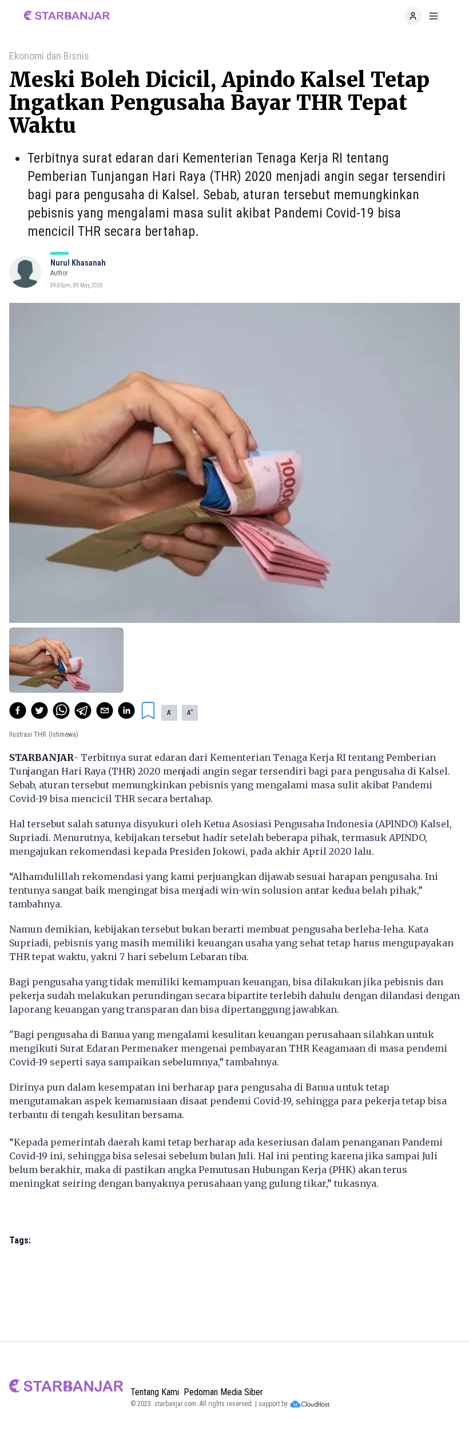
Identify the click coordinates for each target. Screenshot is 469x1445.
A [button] (169, 712)
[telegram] (83, 710)
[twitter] (39, 710)
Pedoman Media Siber (223, 1392)
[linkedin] (126, 710)
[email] (104, 710)
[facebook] (17, 710)
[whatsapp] (61, 710)
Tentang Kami (154, 1392)
